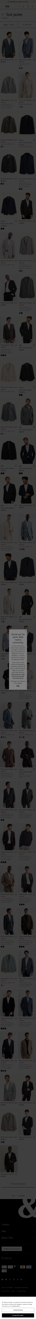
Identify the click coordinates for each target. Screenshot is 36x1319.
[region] (18, 1308)
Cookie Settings (18, 1310)
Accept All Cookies (17, 1315)
